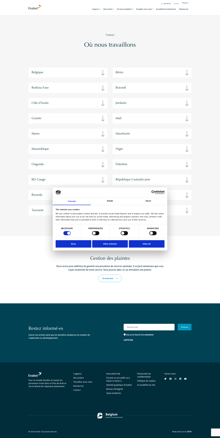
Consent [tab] (72, 201)
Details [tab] (110, 201)
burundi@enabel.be (129, 106)
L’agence (95, 9)
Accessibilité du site (146, 385)
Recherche (167, 3)
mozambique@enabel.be (47, 168)
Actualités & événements (166, 9)
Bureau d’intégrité (114, 389)
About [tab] (148, 201)
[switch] (95, 233)
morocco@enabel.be (46, 152)
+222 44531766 (128, 151)
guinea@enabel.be (45, 137)
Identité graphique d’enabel (119, 385)
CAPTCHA (128, 340)
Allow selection (110, 244)
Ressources (183, 9)
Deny (73, 244)
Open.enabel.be (113, 393)
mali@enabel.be (128, 137)
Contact (176, 3)
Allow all (146, 244)
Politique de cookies (146, 381)
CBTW (189, 432)
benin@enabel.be (128, 91)
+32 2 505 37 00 (44, 93)
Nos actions (107, 9)
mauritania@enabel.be (131, 146)
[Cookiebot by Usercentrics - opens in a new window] (153, 192)
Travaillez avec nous (144, 9)
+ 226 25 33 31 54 (45, 108)
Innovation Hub (113, 374)
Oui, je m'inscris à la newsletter (140, 334)
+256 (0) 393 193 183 (46, 185)
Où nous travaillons (124, 9)
